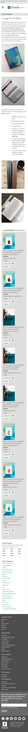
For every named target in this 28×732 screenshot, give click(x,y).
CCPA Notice (19, 725)
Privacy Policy (14, 707)
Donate (3, 648)
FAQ (3, 621)
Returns (3, 629)
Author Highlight (7, 565)
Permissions (4, 627)
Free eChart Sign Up (6, 668)
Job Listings (4, 674)
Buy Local (4, 625)
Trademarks (12, 723)
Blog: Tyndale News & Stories (8, 637)
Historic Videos (5, 643)
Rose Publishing (6, 607)
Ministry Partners (7, 596)
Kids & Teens (5, 589)
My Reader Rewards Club (7, 658)
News (4, 600)
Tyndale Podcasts (5, 660)
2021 (11, 551)
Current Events (6, 578)
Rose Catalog (4, 666)
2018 (19, 549)
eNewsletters (4, 657)
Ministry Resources (7, 598)
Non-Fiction (5, 602)
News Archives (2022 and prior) (8, 645)
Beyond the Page (7, 572)
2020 (11, 553)
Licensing (4, 685)
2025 (4, 551)
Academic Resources (8, 563)
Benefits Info (4, 676)
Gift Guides (5, 585)
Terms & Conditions (20, 723)
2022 (11, 549)
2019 (11, 555)
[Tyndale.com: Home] (14, 7)
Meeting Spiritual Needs (9, 594)
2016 (19, 553)
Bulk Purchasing (5, 689)
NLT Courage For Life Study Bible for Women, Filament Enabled (13, 252)
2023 (4, 555)
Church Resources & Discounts (8, 683)
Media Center (4, 681)
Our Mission (4, 635)
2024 (4, 553)
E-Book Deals (4, 664)
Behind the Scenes (7, 570)
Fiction (4, 581)
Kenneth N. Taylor (5, 650)
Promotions (5, 604)
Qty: (6, 261)
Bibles (4, 574)
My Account (4, 619)
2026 (4, 549)
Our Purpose (4, 639)
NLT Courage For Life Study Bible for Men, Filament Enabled (13, 328)
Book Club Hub (5, 662)
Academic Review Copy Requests (9, 687)
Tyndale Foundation (6, 646)
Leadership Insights (7, 591)
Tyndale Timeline (5, 641)
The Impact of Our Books (9, 609)
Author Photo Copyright (15, 726)
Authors (4, 568)
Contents (4, 576)
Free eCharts (5, 583)
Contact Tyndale (5, 623)
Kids (3, 587)
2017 (19, 551)
